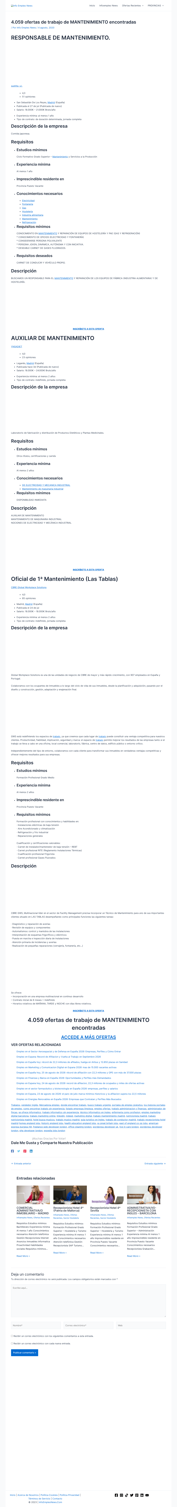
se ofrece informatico (30, 1112)
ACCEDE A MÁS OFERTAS (88, 1037)
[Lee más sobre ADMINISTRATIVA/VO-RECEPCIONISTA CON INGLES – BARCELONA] (143, 1194)
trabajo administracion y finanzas (129, 1108)
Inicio (12, 1495)
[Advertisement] (88, 63)
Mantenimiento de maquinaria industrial (42, 488)
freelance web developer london (50, 1126)
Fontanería (27, 204)
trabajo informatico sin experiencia (60, 1112)
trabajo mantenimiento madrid (109, 1116)
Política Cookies (49, 1495)
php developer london (31, 1130)
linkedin (61, 1116)
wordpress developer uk (105, 1126)
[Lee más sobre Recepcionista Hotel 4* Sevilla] (107, 1194)
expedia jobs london (54, 1130)
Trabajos (15, 1105)
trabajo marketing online (42, 1116)
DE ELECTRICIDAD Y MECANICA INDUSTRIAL (46, 485)
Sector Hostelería (71, 1218)
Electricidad (28, 200)
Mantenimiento (60, 156)
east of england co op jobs (133, 1123)
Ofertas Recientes (41, 1217)
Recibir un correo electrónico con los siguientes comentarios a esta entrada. (53, 1336)
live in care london (129, 1126)
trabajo (56, 736)
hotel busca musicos (44, 1119)
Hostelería (27, 211)
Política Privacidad (69, 1495)
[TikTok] (126, 1495)
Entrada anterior (21, 1163)
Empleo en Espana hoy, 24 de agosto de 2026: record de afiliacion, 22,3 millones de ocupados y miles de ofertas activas (80, 1083)
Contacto (57, 1498)
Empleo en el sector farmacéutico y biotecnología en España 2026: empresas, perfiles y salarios (67, 1088)
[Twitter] (18, 1150)
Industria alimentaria (32, 215)
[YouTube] (147, 1495)
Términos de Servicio (39, 1498)
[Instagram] (121, 1495)
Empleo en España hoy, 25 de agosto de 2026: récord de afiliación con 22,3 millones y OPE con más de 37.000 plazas (79, 1072)
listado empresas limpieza (79, 1108)
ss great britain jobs (107, 1123)
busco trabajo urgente (99, 1105)
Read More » (23, 1256)
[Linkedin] (31, 1150)
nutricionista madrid (136, 1116)
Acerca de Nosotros (28, 1495)
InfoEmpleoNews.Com (50, 1502)
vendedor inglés (29, 1105)
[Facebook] (12, 1150)
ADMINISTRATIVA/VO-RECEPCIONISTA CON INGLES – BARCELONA (141, 1210)
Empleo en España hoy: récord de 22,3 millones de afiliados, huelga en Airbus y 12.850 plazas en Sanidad (72, 1062)
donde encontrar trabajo (73, 1105)
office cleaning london (80, 1126)
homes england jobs (29, 1123)
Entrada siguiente (155, 1163)
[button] (142, 5)
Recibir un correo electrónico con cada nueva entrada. (42, 1343)
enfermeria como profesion (126, 1112)
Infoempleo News (24, 1217)
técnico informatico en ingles (95, 1112)
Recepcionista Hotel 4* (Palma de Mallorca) (68, 1209)
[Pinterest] (25, 1150)
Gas (24, 207)
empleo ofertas (102, 1108)
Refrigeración (29, 222)
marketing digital (83, 1116)
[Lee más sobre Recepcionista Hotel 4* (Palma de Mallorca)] (70, 1194)
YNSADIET (16, 346)
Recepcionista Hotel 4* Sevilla (105, 1209)
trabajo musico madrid (68, 1119)
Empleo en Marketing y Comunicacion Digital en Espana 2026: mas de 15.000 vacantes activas (66, 1067)
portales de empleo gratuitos (127, 1105)
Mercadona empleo (49, 1105)
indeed (69, 1116)
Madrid (51, 102)
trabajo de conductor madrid (121, 1119)
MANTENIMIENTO (47, 233)
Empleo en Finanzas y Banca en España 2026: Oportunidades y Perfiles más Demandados (64, 1078)
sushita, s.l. (16, 85)
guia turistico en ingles (92, 1119)
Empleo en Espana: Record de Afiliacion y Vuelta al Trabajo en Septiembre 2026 (59, 1056)
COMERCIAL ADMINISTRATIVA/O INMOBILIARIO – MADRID (33, 1210)
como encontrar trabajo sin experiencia (44, 1108)
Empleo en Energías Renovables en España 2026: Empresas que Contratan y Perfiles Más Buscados (69, 1099)
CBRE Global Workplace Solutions (28, 587)
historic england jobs (52, 1123)
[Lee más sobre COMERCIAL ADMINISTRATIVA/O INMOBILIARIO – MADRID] (33, 1194)
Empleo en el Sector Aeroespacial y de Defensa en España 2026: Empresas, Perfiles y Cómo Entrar (69, 1051)
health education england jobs (80, 1123)
